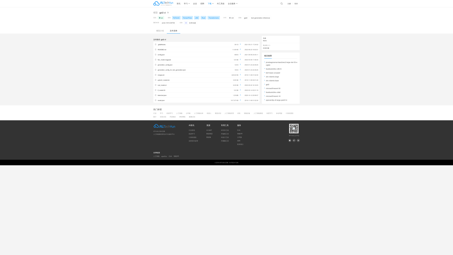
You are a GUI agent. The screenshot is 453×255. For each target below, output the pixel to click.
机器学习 (170, 113)
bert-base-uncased (273, 73)
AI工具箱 (220, 3)
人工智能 (179, 113)
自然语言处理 (193, 141)
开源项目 (173, 117)
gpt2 (267, 84)
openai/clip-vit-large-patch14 (276, 100)
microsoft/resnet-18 (273, 96)
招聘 (202, 3)
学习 (161, 113)
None (265, 41)
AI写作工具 (225, 130)
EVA (238, 130)
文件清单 (173, 30)
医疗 (154, 117)
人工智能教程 (258, 113)
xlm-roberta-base (272, 80)
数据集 (208, 137)
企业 (195, 3)
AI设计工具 (225, 137)
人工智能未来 (198, 113)
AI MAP (209, 130)
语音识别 (163, 117)
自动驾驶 (279, 113)
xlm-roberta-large (272, 76)
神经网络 (182, 117)
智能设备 (247, 113)
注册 (289, 3)
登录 (296, 3)
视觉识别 (218, 113)
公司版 (239, 137)
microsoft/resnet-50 (273, 88)
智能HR (239, 133)
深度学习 (269, 113)
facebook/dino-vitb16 (273, 69)
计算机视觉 (289, 113)
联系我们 (240, 144)
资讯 (178, 3)
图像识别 (192, 117)
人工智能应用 (229, 113)
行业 (154, 113)
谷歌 (238, 113)
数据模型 (209, 133)
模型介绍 (160, 30)
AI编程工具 (225, 134)
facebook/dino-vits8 (273, 92)
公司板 (188, 113)
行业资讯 (192, 130)
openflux (164, 156)
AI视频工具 (225, 141)
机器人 (209, 113)
